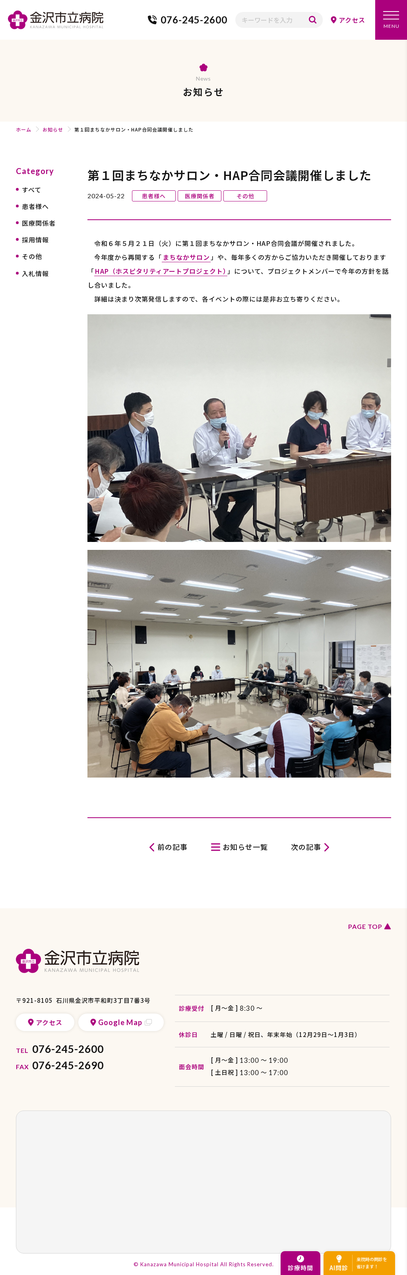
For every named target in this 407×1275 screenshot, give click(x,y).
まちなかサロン (186, 257)
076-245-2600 (194, 19)
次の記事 (306, 847)
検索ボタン (313, 20)
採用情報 (35, 239)
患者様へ (35, 206)
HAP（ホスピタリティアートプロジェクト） (161, 271)
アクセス (352, 20)
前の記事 (172, 847)
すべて (31, 189)
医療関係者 (39, 223)
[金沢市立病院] (55, 20)
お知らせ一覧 (245, 847)
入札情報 (35, 273)
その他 (32, 256)
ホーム (23, 129)
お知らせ (53, 129)
